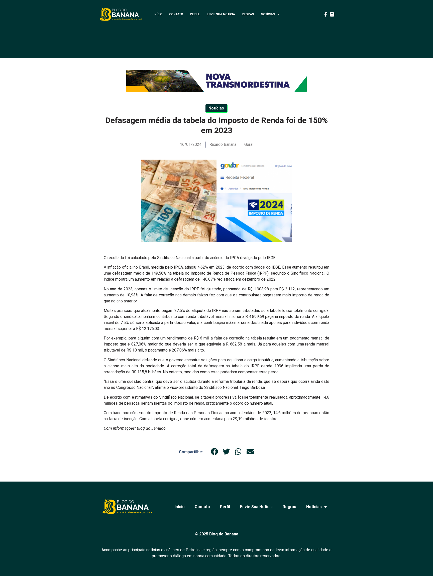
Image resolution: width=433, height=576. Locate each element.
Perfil (195, 14)
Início (158, 14)
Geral (248, 144)
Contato (176, 14)
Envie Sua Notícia (221, 14)
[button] (214, 452)
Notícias (268, 14)
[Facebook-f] (325, 14)
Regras (248, 14)
